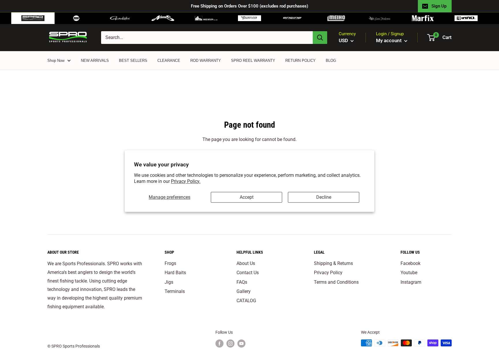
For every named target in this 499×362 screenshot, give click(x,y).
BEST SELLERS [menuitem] (133, 60)
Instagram (411, 282)
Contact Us (248, 272)
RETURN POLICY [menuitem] (300, 60)
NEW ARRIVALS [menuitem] (95, 60)
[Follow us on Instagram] (230, 343)
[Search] (320, 37)
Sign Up (438, 6)
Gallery (244, 291)
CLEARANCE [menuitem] (168, 60)
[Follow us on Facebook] (219, 343)
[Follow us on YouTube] (241, 343)
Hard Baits (175, 272)
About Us (246, 263)
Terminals (175, 291)
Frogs (170, 263)
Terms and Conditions (336, 282)
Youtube (409, 272)
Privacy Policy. (185, 181)
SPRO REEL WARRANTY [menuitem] (253, 60)
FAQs (242, 282)
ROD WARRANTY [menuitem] (205, 60)
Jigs (169, 282)
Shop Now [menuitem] (55, 60)
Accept (247, 197)
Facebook (410, 263)
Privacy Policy (328, 272)
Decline (323, 197)
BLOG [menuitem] (331, 60)
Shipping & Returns (333, 263)
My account (389, 40)
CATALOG (246, 300)
